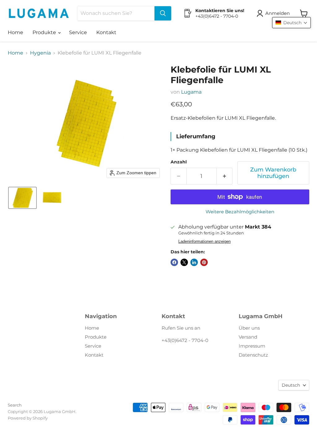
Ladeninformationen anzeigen (204, 241)
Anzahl (179, 161)
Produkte (45, 32)
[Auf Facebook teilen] (174, 262)
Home (15, 32)
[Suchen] (162, 13)
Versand (248, 337)
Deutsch (291, 385)
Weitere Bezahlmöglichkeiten (240, 211)
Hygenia (40, 53)
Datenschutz (253, 355)
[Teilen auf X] (184, 262)
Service (78, 32)
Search (15, 404)
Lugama (191, 92)
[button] (274, 13)
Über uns (249, 328)
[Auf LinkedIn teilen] (194, 262)
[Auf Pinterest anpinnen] (204, 262)
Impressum (252, 346)
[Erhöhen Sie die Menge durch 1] (224, 176)
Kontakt (106, 32)
